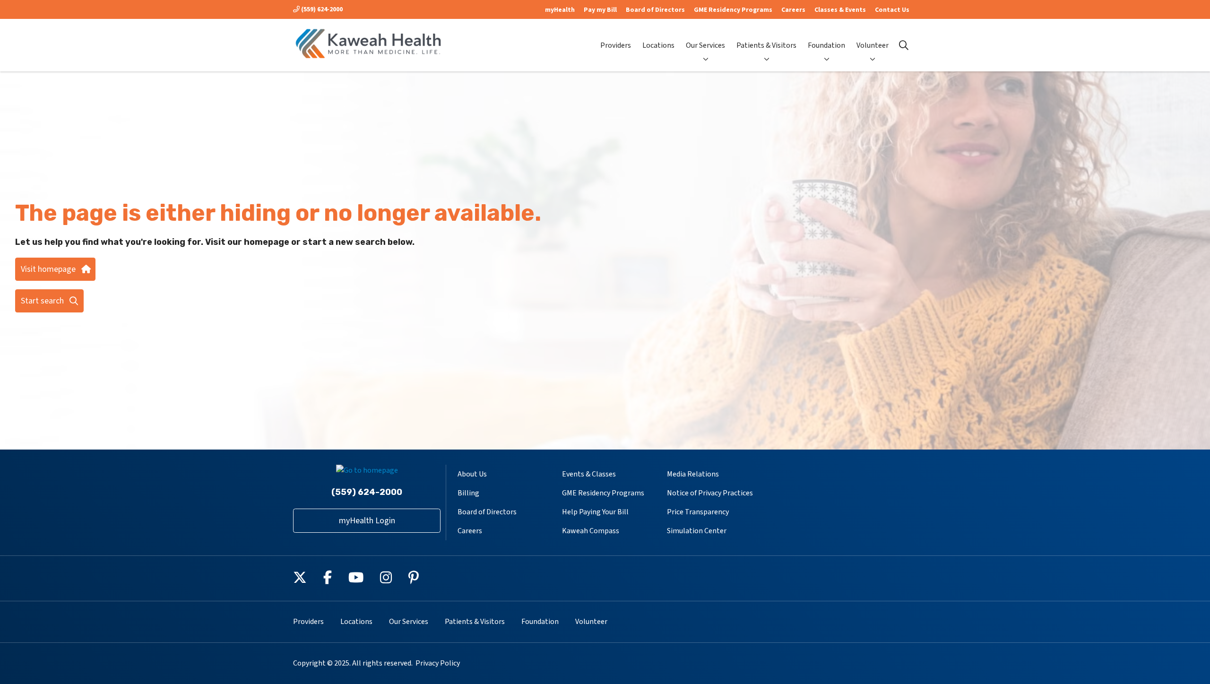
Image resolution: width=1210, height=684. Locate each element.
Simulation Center (696, 531)
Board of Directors (655, 10)
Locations (658, 45)
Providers (615, 45)
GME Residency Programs (733, 10)
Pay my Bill (600, 10)
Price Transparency (698, 512)
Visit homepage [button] (48, 269)
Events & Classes (589, 474)
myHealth (560, 10)
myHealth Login (367, 521)
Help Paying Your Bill (595, 512)
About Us (472, 474)
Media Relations (693, 474)
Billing (468, 493)
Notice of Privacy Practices (710, 493)
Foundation (826, 45)
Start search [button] (42, 301)
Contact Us (892, 10)
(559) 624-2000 (321, 9)
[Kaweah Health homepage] (368, 45)
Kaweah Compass (590, 531)
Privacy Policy (437, 663)
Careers (793, 10)
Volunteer (872, 45)
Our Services (705, 45)
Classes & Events (840, 10)
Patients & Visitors (766, 45)
